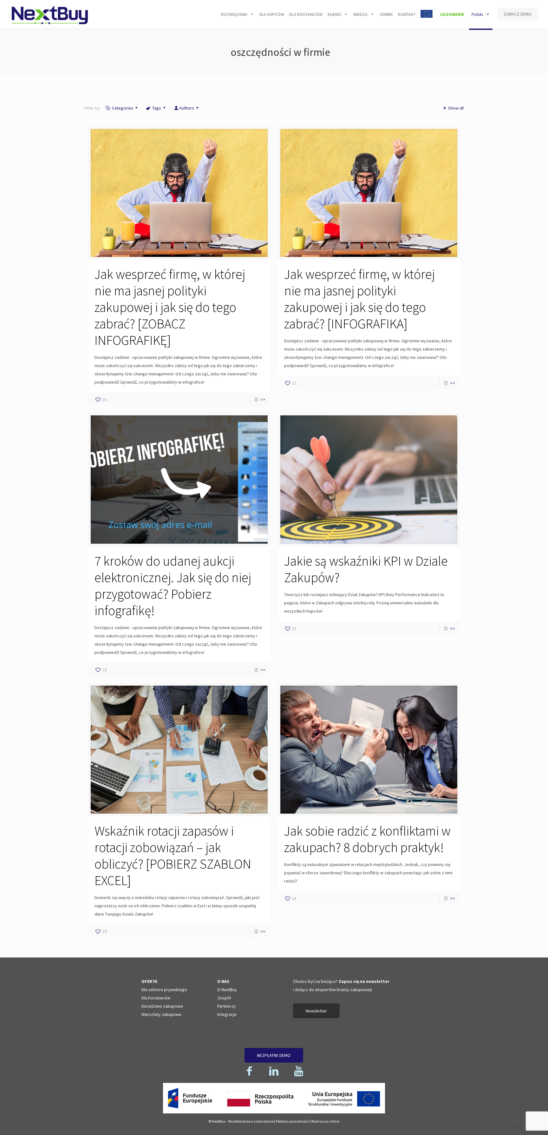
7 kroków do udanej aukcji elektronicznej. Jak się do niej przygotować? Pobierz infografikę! (173, 586)
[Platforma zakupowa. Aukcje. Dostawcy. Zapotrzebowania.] (50, 14)
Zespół (224, 998)
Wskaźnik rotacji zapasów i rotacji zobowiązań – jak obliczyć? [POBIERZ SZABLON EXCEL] (173, 856)
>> (262, 399)
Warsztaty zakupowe (161, 1014)
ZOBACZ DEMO (518, 14)
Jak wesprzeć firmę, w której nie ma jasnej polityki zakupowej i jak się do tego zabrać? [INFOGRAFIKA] (359, 299)
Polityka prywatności (292, 1121)
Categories (122, 108)
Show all (456, 108)
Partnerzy (226, 1006)
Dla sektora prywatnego (164, 989)
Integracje (227, 1014)
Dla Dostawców (155, 998)
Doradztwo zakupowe (162, 1006)
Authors (186, 108)
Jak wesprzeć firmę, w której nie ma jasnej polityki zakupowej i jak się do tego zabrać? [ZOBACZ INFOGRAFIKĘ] (170, 307)
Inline (334, 1121)
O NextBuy (227, 989)
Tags (156, 108)
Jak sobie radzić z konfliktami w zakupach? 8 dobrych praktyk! (367, 839)
